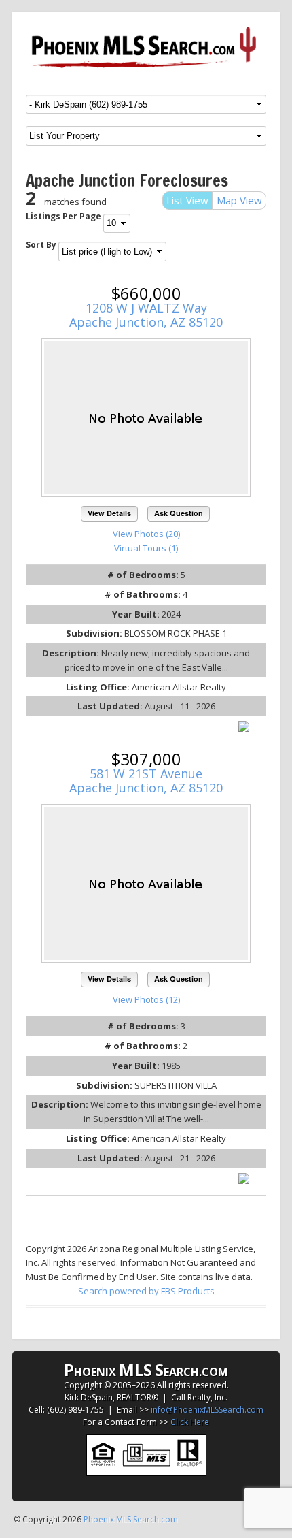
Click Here (189, 1422)
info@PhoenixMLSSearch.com (207, 1409)
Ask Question (178, 513)
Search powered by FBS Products (146, 1291)
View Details (109, 513)
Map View (239, 200)
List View (187, 200)
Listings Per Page (63, 216)
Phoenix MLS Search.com (131, 1519)
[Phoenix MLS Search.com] (146, 47)
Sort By (41, 245)
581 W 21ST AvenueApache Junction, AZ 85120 (146, 780)
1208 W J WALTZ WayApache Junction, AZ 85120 (146, 315)
